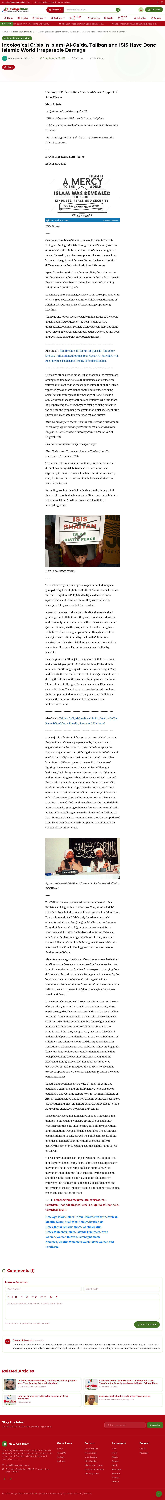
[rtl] (27, 1297)
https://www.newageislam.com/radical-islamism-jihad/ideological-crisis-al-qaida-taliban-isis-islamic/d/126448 (82, 1205)
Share (10, 67)
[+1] (36, 1297)
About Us (61, 1453)
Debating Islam (92, 1473)
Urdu (114, 1449)
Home (5, 32)
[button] (21, 1297)
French (115, 1481)
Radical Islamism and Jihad (23, 32)
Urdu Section (91, 1457)
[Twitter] (10, 1478)
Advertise (144, 1453)
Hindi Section (91, 1461)
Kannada (116, 1473)
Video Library (91, 1453)
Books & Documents (94, 1469)
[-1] (32, 1297)
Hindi (114, 1453)
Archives (61, 1461)
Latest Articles (91, 1449)
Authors (61, 1457)
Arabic (115, 1457)
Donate (143, 1449)
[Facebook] (4, 1478)
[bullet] (45, 1297)
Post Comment (149, 1324)
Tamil (114, 1465)
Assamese (117, 1469)
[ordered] (42, 1297)
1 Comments (98, 58)
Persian (115, 1477)
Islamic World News (94, 1465)
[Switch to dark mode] (141, 9)
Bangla (115, 1461)
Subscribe (155, 1425)
